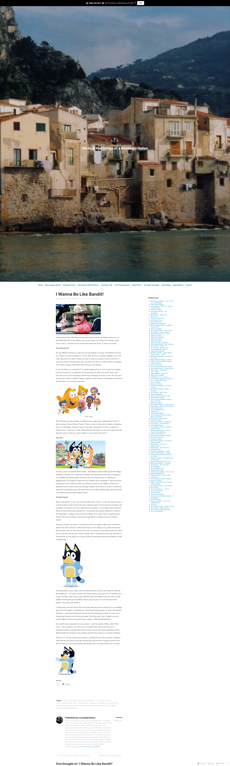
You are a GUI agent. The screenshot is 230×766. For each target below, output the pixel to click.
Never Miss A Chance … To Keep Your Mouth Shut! (73, 755)
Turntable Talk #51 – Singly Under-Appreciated (161, 476)
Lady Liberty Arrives (157, 320)
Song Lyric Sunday (156, 309)
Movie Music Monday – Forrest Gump (162, 368)
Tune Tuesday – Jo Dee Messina (160, 508)
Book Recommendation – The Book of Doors (161, 386)
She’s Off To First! (156, 322)
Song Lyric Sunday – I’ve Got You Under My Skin (160, 502)
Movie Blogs (166, 285)
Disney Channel (83, 703)
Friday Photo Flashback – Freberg (160, 453)
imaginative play (112, 703)
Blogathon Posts (69, 285)
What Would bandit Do (70, 708)
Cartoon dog (99, 700)
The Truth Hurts (155, 466)
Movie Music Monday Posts (88, 285)
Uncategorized (74, 298)
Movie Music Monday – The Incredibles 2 (159, 312)
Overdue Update (155, 492)
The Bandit (112, 705)
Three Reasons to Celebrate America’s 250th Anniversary (161, 362)
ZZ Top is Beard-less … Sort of (160, 489)
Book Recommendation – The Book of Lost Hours (162, 357)
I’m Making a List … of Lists (159, 377)
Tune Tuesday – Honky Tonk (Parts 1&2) (159, 315)
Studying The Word (156, 339)
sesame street (77, 705)
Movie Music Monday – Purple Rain (161, 422)
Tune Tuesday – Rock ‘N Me (159, 392)
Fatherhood (93, 703)
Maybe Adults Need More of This (160, 396)
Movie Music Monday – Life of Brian (161, 485)
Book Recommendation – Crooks (160, 451)
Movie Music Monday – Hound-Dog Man (160, 390)
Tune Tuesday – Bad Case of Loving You (162, 406)
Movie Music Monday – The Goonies (161, 330)
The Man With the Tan (157, 468)
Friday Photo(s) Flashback (158, 323)
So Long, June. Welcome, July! (160, 347)
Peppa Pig (68, 705)
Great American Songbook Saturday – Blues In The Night (161, 415)
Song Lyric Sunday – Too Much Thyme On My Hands (162, 459)
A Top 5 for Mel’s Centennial (159, 342)
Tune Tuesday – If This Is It (158, 346)
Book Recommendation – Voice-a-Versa (162, 472)
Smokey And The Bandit (91, 705)
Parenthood (60, 705)
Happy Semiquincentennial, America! (161, 360)
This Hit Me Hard (156, 499)
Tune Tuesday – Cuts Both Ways (160, 423)
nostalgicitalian (62, 298)
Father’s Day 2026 (156, 335)
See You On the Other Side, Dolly (160, 510)
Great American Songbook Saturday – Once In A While (161, 400)
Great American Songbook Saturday (161, 378)
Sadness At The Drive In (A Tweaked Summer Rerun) (161, 483)
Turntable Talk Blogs (151, 285)
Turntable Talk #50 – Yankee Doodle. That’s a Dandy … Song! (161, 353)
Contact (189, 285)
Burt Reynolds (89, 700)
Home (40, 285)
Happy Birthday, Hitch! (157, 470)
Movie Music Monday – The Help (160, 463)
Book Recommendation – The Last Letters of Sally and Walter (161, 431)
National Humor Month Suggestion (110, 755)
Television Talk (106, 285)
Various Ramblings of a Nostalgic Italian (115, 148)
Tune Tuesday (154, 487)
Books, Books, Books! (53, 285)
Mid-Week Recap (156, 449)
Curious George (61, 703)
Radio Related (178, 285)
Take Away (104, 705)
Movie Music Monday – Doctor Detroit (162, 404)
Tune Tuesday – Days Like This (160, 465)
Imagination (102, 703)
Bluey (70, 700)
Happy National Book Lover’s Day (161, 461)
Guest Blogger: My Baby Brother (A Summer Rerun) (161, 427)
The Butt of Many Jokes (158, 318)
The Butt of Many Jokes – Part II (160, 334)
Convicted (154, 504)
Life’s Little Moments (157, 408)
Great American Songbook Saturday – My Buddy (161, 455)
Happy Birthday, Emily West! (159, 373)
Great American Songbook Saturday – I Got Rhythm (162, 496)
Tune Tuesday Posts (122, 285)
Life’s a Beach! (155, 372)
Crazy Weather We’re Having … (160, 349)
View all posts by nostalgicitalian (90, 746)
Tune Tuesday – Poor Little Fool (160, 447)
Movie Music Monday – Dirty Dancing (162, 344)
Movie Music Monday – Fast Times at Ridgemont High (161, 441)
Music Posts (136, 285)
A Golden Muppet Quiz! (158, 409)
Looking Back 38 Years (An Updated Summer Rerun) (161, 307)
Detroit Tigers (72, 703)
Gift (140, 3)
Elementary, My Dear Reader (159, 418)
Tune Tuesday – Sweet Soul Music (160, 332)
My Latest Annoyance (157, 437)
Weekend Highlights (156, 394)
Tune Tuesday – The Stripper (159, 370)
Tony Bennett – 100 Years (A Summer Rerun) (159, 445)
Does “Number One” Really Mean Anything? (159, 381)
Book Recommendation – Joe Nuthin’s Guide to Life (162, 326)
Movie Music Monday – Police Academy (162, 506)
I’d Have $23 (154, 411)
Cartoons (108, 700)
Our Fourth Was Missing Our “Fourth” (162, 366)
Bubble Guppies (78, 700)
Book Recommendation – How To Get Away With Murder (162, 302)
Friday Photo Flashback (157, 304)
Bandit (65, 700)
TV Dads (59, 708)
